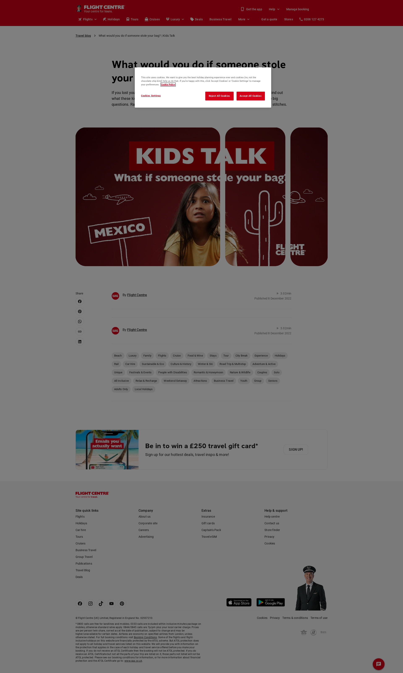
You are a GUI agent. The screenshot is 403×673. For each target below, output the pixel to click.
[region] (203, 87)
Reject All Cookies (219, 95)
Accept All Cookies (251, 95)
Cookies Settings (151, 95)
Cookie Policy (168, 84)
